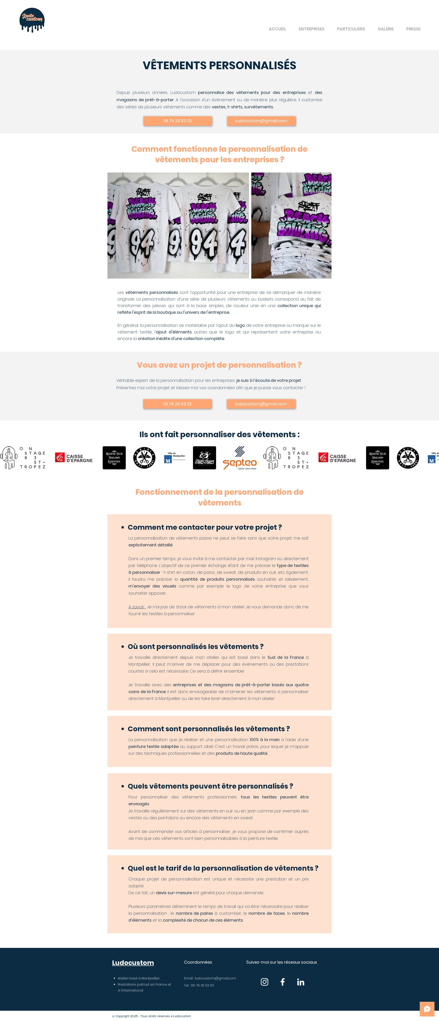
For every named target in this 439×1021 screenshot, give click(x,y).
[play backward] (5, 457)
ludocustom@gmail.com (215, 978)
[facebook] (283, 982)
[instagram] (265, 982)
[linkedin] (301, 982)
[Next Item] (323, 225)
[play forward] (433, 457)
